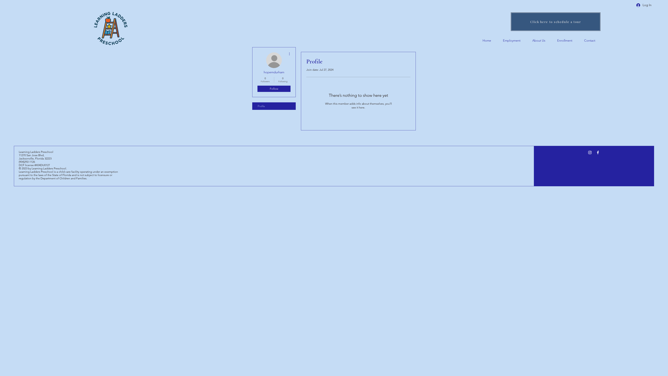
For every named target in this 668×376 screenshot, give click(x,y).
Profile (261, 106)
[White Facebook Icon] (598, 152)
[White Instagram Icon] (590, 152)
